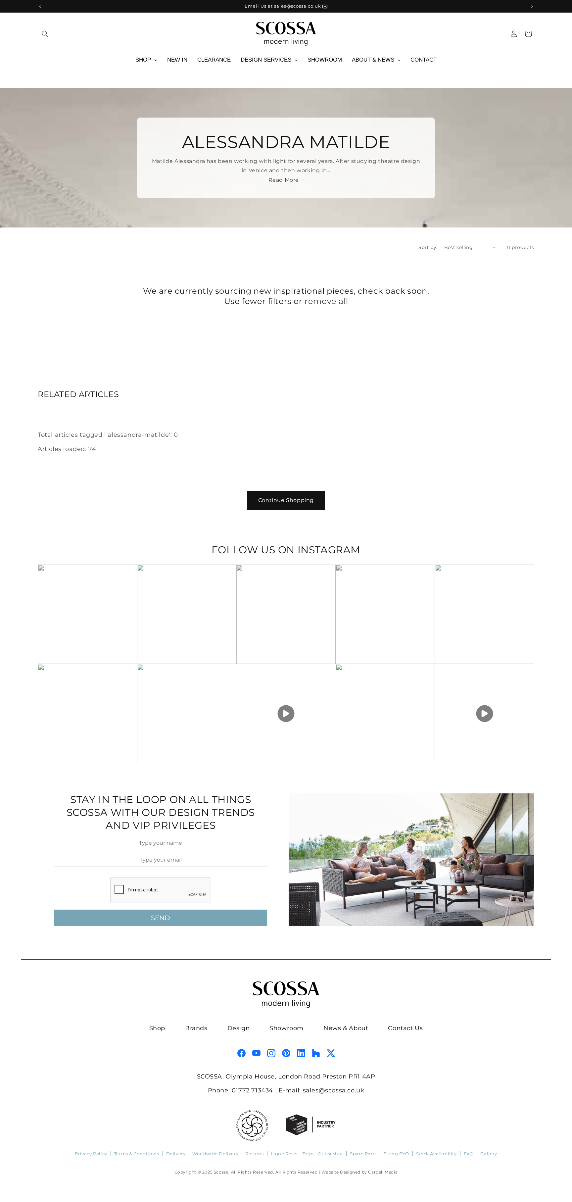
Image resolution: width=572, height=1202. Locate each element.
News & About (345, 1028)
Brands (196, 1028)
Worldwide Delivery (215, 1153)
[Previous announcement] (40, 6)
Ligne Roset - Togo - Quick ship (307, 1153)
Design (238, 1028)
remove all (326, 301)
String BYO (396, 1153)
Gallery (488, 1153)
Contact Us (405, 1028)
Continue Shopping (286, 500)
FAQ (469, 1153)
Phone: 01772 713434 (240, 1090)
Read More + (286, 180)
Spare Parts (363, 1153)
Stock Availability (436, 1153)
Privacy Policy (91, 1153)
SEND (160, 918)
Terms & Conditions (136, 1153)
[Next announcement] (532, 6)
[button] (45, 33)
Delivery (176, 1153)
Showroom (286, 1028)
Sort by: (427, 247)
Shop (157, 1028)
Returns (254, 1153)
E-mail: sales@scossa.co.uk (321, 1090)
